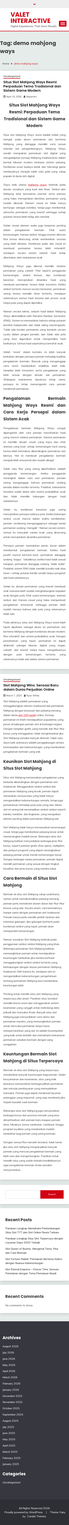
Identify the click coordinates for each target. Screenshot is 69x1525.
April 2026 (9, 1371)
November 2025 (12, 1402)
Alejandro (31, 96)
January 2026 (11, 1389)
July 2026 (8, 1352)
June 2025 (9, 1433)
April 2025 (9, 1445)
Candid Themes (36, 1516)
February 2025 (11, 1458)
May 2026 (9, 1365)
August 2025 (10, 1420)
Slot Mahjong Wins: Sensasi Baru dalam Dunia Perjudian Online (30, 687)
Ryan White (32, 695)
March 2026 (10, 1377)
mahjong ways (37, 184)
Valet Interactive (31, 17)
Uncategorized (11, 76)
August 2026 (10, 1346)
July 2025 (8, 1427)
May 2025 (9, 1439)
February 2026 (11, 1383)
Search (52, 1194)
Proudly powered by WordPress (23, 1512)
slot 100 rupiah (27, 715)
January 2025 (11, 1464)
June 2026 (9, 1358)
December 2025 (12, 1396)
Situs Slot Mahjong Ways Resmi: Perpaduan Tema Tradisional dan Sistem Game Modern (32, 86)
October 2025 (11, 1408)
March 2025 (10, 1451)
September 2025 (13, 1414)
